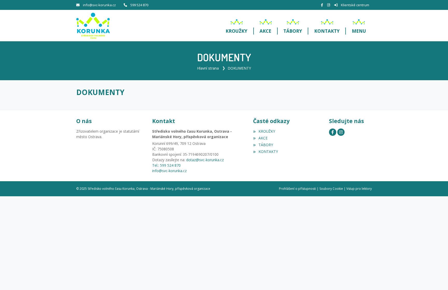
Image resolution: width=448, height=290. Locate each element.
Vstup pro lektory (359, 188)
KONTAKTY (268, 151)
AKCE (262, 138)
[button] (359, 26)
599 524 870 (139, 5)
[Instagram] (328, 5)
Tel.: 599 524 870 (166, 165)
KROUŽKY (266, 131)
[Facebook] (322, 5)
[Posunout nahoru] (436, 278)
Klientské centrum (355, 5)
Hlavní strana (208, 68)
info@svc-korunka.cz (99, 5)
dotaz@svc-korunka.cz (205, 159)
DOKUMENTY (239, 68)
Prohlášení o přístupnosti (297, 188)
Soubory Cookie (331, 188)
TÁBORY (265, 144)
